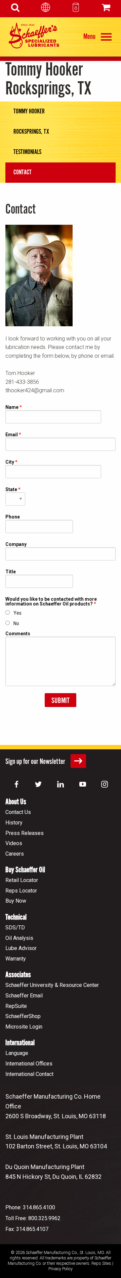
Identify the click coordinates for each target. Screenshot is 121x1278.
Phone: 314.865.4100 (30, 1207)
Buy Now (15, 901)
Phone (12, 517)
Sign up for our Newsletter (36, 762)
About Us (15, 802)
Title (10, 571)
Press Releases (24, 833)
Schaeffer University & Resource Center (52, 985)
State (11, 489)
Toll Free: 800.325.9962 (33, 1218)
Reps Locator (21, 890)
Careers (14, 854)
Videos (13, 843)
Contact (22, 173)
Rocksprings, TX (31, 132)
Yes (17, 613)
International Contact (29, 1074)
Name (11, 407)
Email (11, 434)
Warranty (15, 958)
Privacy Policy (60, 1268)
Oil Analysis (19, 938)
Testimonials (27, 152)
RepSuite (16, 1006)
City (9, 462)
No (16, 623)
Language (16, 1053)
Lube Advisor (21, 948)
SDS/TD (15, 927)
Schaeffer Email (24, 995)
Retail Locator (21, 880)
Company (16, 544)
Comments (17, 633)
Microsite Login (23, 1026)
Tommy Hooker (29, 112)
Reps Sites (101, 1263)
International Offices (28, 1063)
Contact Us (18, 812)
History (14, 822)
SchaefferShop (23, 1016)
